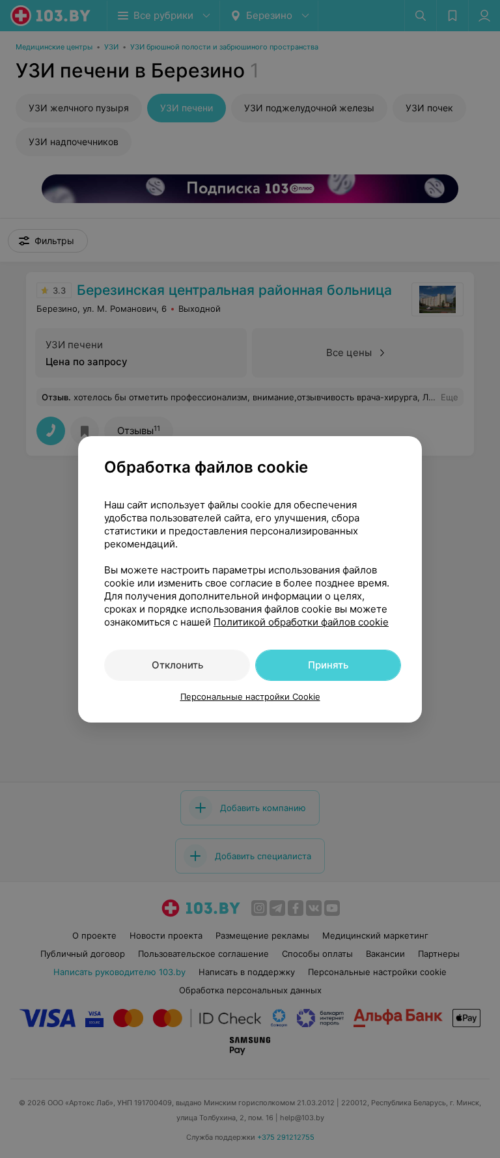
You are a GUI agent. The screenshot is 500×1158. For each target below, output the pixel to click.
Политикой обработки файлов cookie (301, 622)
